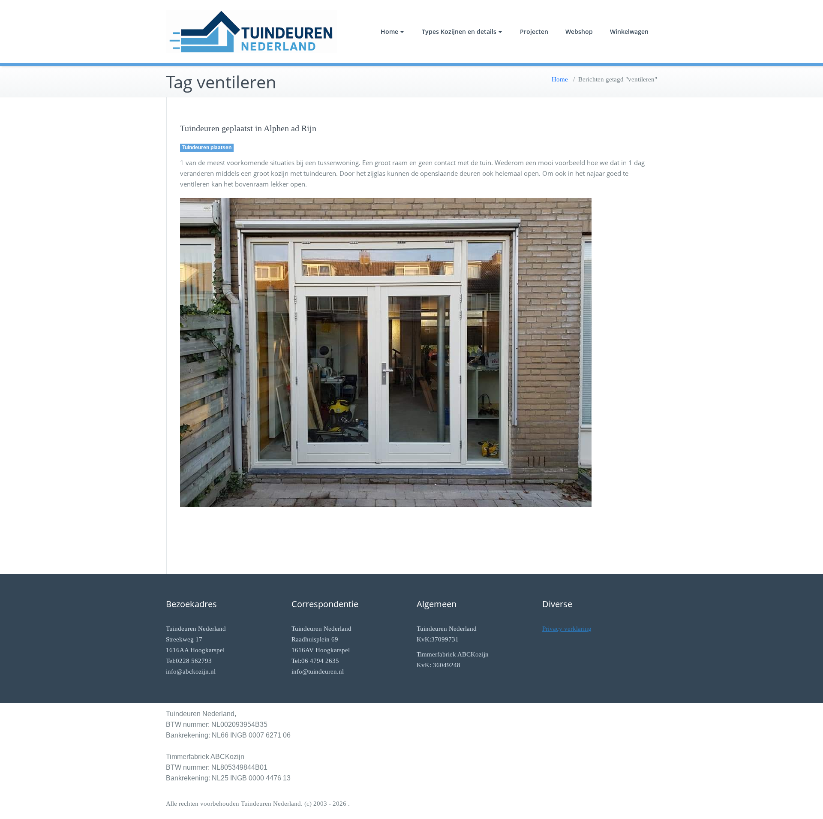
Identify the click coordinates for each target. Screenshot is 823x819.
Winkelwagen (629, 31)
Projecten (534, 31)
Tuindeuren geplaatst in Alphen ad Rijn (248, 128)
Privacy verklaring (567, 628)
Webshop (579, 31)
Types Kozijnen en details (459, 31)
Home (389, 31)
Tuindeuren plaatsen (206, 148)
